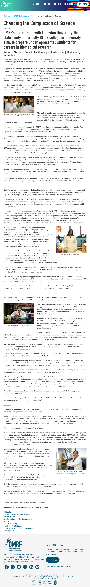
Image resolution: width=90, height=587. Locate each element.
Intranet (68, 567)
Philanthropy (69, 4)
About (39, 4)
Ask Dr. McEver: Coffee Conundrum (18, 519)
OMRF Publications (21, 16)
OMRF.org (8, 16)
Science (47, 4)
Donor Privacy (51, 567)
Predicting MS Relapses (13, 526)
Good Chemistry (10, 521)
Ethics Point (60, 567)
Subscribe (53, 560)
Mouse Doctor (9, 517)
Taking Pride (9, 512)
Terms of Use (62, 577)
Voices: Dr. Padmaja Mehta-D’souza (18, 514)
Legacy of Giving (10, 524)
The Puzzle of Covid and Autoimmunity (19, 528)
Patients (57, 4)
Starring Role (9, 531)
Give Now (83, 4)
